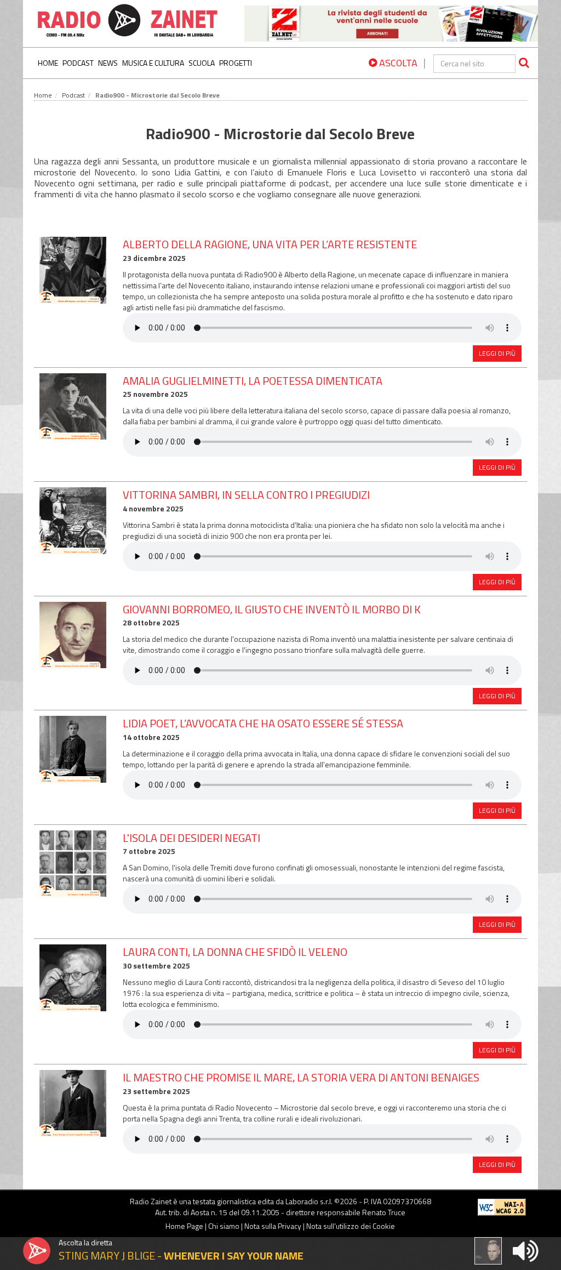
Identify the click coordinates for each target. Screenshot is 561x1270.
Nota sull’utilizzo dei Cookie (350, 1226)
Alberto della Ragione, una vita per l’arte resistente (270, 244)
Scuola (201, 63)
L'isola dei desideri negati (191, 837)
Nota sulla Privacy (272, 1226)
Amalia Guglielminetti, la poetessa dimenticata (252, 380)
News (108, 63)
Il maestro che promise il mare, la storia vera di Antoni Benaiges (301, 1077)
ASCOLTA (397, 62)
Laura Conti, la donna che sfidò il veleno (235, 951)
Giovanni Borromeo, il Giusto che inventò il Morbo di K (272, 609)
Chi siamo (223, 1226)
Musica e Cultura (153, 63)
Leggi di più (497, 353)
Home (48, 63)
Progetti (235, 63)
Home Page (184, 1226)
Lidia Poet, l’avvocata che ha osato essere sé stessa (263, 723)
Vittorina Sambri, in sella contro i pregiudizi (246, 494)
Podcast (78, 63)
